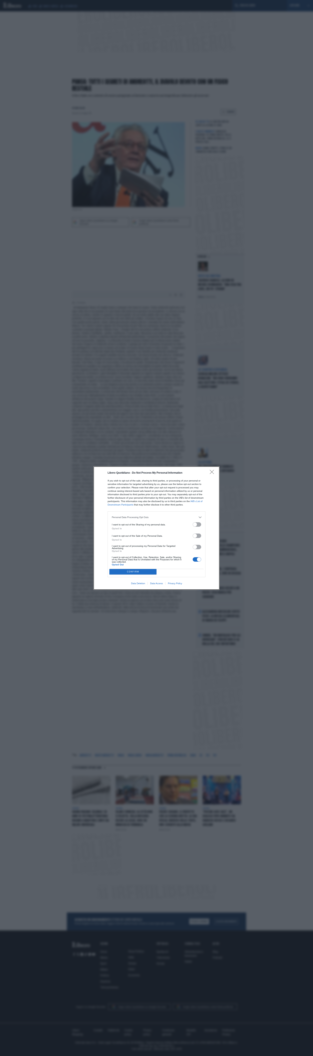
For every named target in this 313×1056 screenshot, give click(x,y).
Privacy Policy (175, 583)
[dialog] (156, 528)
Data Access (156, 583)
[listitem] (156, 517)
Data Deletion (138, 583)
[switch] (197, 524)
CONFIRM (133, 571)
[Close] (213, 473)
